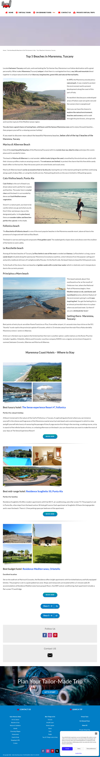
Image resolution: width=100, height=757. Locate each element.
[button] (96, 734)
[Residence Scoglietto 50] (32, 447)
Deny (79, 748)
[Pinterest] (55, 635)
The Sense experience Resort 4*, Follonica (44, 407)
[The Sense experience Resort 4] (32, 363)
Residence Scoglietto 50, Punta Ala (44, 491)
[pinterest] (52, 751)
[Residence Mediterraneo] (32, 525)
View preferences (91, 748)
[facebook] (43, 751)
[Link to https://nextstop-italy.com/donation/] (71, 709)
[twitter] (57, 751)
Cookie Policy (78, 753)
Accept (67, 748)
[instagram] (48, 751)
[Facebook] (45, 635)
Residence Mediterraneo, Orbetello (41, 568)
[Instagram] (50, 635)
